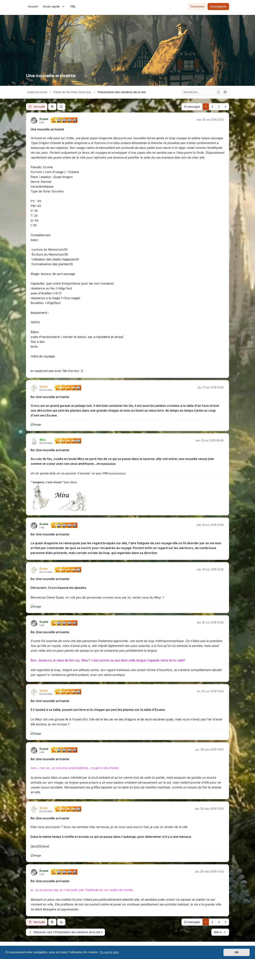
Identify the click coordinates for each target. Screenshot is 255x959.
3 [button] (219, 106)
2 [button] (212, 106)
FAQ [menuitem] (72, 6)
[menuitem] (33, 6)
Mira (43, 439)
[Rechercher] (218, 92)
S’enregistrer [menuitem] (218, 6)
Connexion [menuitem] (197, 6)
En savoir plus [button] (109, 952)
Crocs (44, 386)
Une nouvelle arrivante (47, 129)
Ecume (44, 118)
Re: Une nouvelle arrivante (50, 397)
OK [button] (237, 952)
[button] (225, 106)
